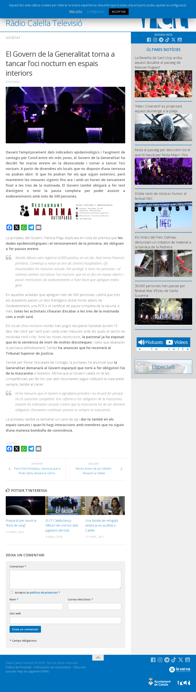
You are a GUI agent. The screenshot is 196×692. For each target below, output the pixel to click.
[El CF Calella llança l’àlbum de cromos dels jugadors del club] (65, 505)
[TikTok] (167, 39)
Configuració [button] (95, 11)
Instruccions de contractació (52, 667)
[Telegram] (161, 39)
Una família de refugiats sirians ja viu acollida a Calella (101, 525)
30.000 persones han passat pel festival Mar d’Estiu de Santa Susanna (160, 291)
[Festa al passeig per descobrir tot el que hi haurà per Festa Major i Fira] (163, 171)
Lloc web (15, 613)
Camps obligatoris (23, 640)
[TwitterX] (173, 39)
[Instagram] (155, 39)
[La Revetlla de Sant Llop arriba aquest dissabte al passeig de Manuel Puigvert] (163, 83)
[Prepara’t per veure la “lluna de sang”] (25, 505)
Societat (13, 38)
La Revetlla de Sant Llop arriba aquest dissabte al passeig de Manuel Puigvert (158, 62)
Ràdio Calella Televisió (44, 22)
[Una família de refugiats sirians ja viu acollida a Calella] (105, 505)
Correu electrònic (80, 599)
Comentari (18, 566)
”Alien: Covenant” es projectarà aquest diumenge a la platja (158, 108)
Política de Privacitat (18, 667)
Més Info (75, 11)
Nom (14, 599)
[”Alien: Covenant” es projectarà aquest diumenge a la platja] (163, 127)
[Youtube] (179, 39)
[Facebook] (149, 39)
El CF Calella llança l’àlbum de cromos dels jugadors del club (62, 525)
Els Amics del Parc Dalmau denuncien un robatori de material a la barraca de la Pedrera (163, 242)
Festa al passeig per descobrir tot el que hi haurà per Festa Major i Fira (162, 152)
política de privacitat (44, 592)
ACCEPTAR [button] (119, 11)
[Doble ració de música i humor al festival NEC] (163, 214)
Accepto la (36, 592)
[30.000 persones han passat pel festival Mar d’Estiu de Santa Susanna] (163, 311)
